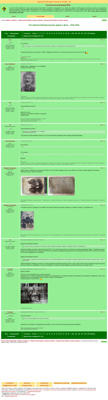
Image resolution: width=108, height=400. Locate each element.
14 (54, 33)
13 (52, 33)
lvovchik (10, 269)
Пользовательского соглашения (40, 390)
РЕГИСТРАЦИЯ (40, 16)
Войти (67, 16)
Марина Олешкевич (10, 168)
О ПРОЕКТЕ (10, 383)
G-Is (42, 36)
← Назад (33, 33)
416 (79, 33)
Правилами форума (34, 391)
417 (82, 33)
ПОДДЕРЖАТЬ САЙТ (10, 385)
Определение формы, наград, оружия (56, 20)
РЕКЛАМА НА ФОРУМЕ (61, 383)
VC (39, 36)
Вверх (101, 39)
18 (66, 33)
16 (61, 33)
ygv (10, 102)
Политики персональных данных (61, 390)
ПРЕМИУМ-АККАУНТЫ (79, 383)
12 (49, 33)
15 (57, 33)
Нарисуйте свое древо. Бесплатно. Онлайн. (52, 2)
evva (10, 40)
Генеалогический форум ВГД (58, 5)
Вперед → (93, 33)
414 (73, 33)
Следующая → (12, 36)
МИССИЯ (27, 383)
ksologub (35, 36)
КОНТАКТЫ (44, 383)
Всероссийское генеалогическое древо (22, 394)
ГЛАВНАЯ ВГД (27, 385)
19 (68, 33)
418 (85, 33)
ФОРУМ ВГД (44, 385)
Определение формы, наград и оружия (30, 20)
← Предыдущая (14, 33)
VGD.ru (13, 16)
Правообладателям (11, 396)
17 (63, 33)
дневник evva (23, 57)
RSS (28, 393)
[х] (70, 2)
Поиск (94, 16)
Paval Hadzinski (10, 64)
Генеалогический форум (8, 341)
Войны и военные (11, 20)
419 (88, 33)
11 (47, 33)
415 (76, 33)
